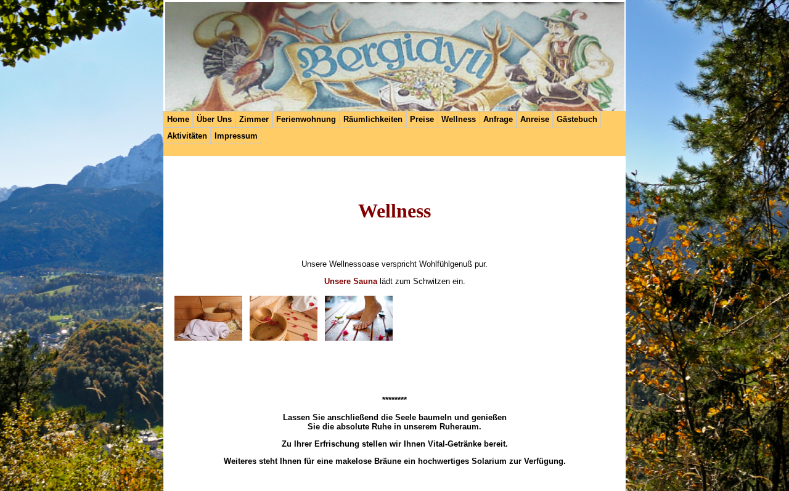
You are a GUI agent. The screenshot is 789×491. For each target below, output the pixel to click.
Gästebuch (577, 119)
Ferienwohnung (306, 119)
